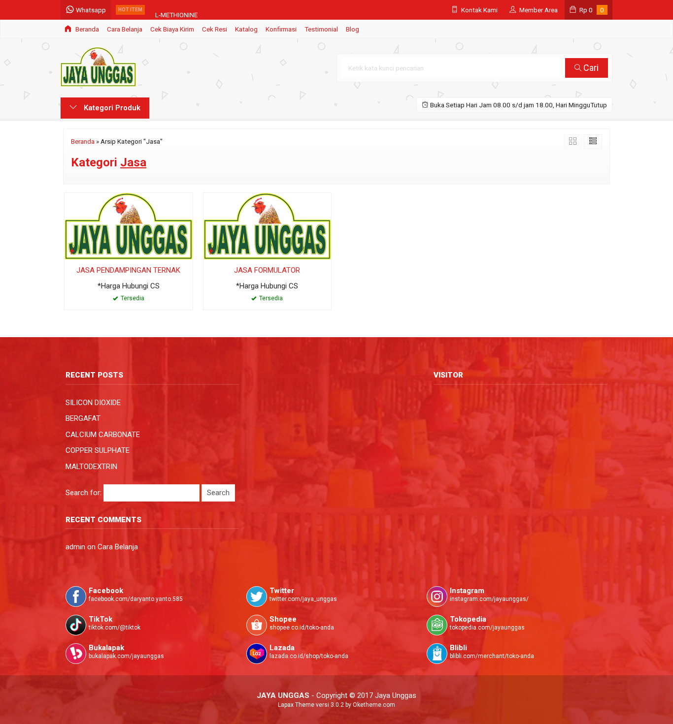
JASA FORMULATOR (267, 270)
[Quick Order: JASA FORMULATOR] (211, 251)
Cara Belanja (124, 29)
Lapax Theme (296, 704)
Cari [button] (590, 68)
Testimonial (321, 29)
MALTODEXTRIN (91, 466)
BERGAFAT (83, 418)
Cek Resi (214, 29)
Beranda (86, 29)
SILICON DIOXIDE (93, 402)
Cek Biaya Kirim (172, 29)
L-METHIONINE (176, 10)
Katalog (246, 29)
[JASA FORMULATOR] (267, 225)
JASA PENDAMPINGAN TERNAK (128, 270)
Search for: (83, 492)
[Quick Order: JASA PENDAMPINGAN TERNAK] (72, 251)
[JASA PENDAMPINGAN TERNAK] (129, 225)
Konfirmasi (281, 29)
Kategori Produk (111, 107)
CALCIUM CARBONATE (103, 434)
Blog (352, 29)
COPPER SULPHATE (98, 450)
